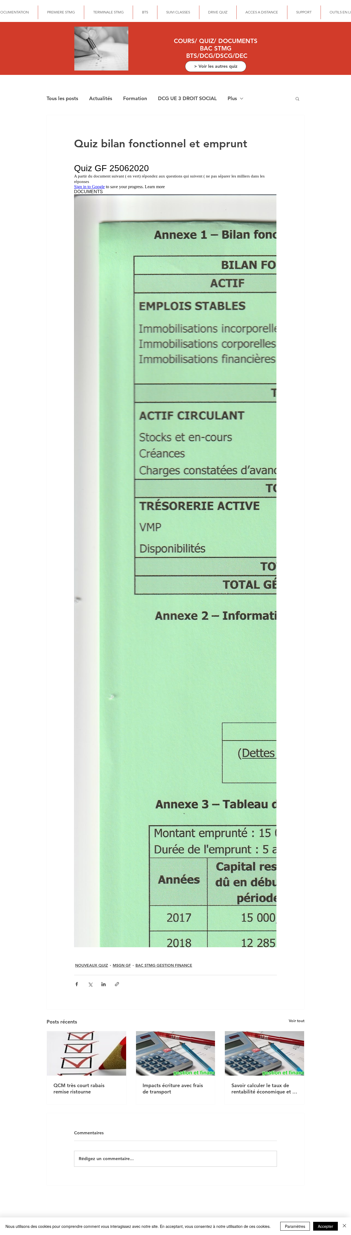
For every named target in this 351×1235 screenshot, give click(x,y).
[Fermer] (344, 1226)
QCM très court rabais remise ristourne (78, 1088)
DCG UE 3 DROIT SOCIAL (187, 98)
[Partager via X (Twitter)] (90, 984)
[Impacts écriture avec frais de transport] (175, 1053)
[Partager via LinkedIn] (103, 984)
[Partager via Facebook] (76, 984)
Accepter (325, 1226)
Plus (232, 98)
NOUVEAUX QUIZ (91, 965)
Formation (135, 98)
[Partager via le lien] (117, 984)
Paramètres (295, 1226)
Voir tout (296, 1020)
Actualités (100, 98)
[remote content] (175, 555)
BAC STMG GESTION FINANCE (163, 965)
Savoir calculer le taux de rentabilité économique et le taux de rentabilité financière (263, 1088)
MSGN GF (122, 965)
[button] (297, 98)
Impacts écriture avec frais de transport (173, 1088)
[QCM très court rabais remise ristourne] (86, 1053)
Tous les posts (62, 98)
